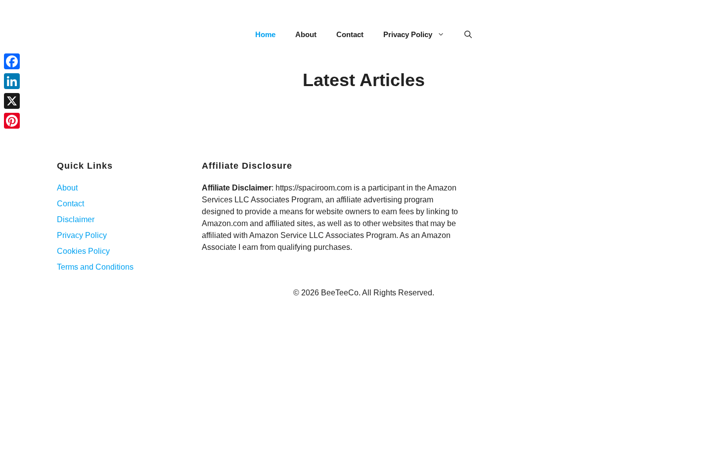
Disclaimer (75, 219)
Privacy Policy (407, 34)
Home (265, 34)
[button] (468, 34)
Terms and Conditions (95, 267)
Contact (350, 34)
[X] (12, 101)
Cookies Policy (83, 251)
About (306, 34)
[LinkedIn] (12, 81)
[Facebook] (12, 61)
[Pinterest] (12, 121)
